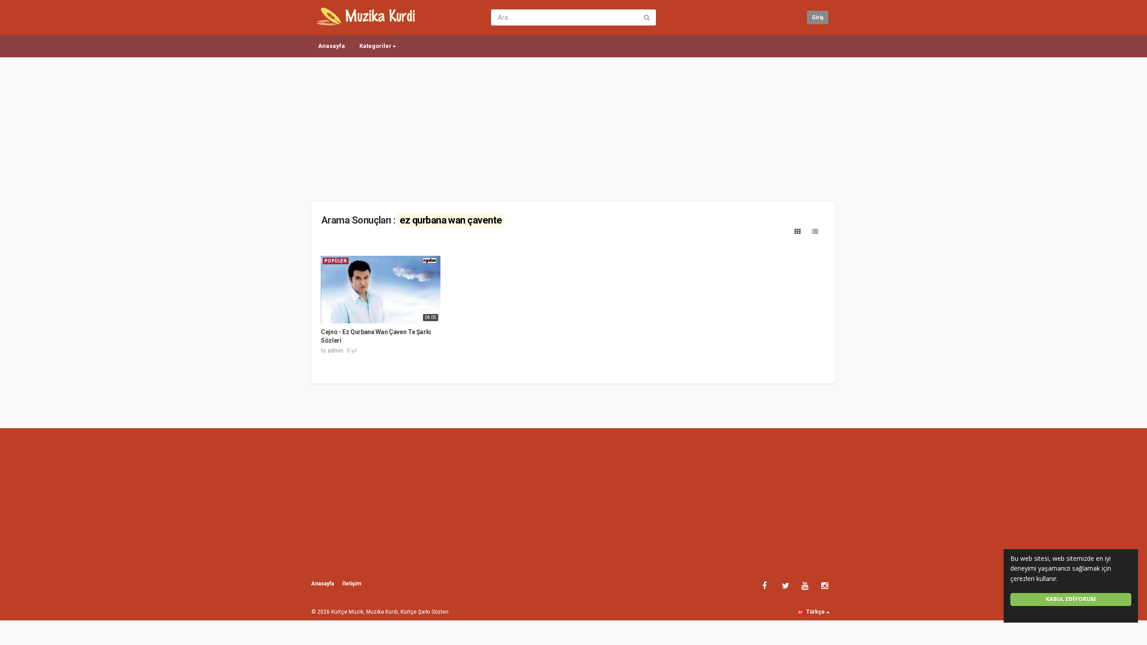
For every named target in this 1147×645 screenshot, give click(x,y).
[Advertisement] (573, 125)
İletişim (351, 583)
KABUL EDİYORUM (1071, 599)
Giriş (818, 17)
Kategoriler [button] (375, 46)
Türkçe (815, 612)
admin (335, 351)
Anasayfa (331, 46)
